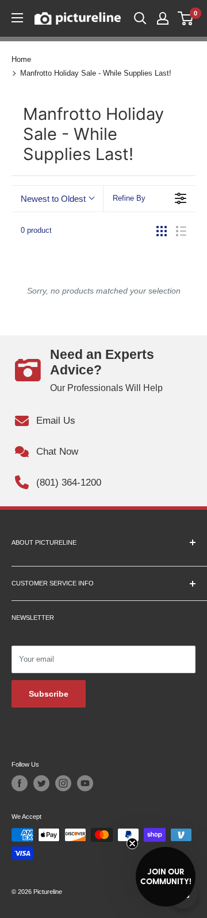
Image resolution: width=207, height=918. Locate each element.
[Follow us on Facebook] (20, 783)
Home (21, 59)
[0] (186, 18)
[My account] (162, 18)
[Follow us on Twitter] (41, 783)
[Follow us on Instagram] (63, 783)
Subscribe (48, 693)
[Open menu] (17, 17)
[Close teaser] (132, 843)
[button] (165, 877)
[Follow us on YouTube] (85, 783)
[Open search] (140, 18)
